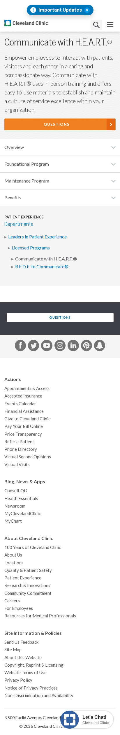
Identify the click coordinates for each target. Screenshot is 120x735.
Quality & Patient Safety (28, 570)
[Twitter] (33, 346)
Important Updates (60, 10)
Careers (12, 600)
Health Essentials (21, 498)
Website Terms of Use (25, 672)
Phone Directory (20, 449)
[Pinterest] (86, 346)
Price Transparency (23, 434)
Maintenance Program (26, 181)
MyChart (13, 521)
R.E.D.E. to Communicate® (41, 266)
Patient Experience (22, 578)
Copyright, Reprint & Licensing (33, 665)
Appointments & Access (27, 388)
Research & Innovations (27, 585)
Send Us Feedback (21, 642)
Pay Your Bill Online (23, 426)
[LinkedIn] (73, 346)
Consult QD (15, 490)
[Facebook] (20, 346)
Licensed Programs (31, 248)
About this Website (23, 657)
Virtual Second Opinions (27, 456)
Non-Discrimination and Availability (38, 695)
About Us (13, 555)
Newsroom (14, 506)
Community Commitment (28, 593)
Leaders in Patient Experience (37, 237)
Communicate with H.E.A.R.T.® (46, 259)
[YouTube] (46, 346)
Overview (14, 147)
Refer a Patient (19, 441)
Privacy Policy (18, 680)
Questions (57, 124)
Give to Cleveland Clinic (27, 419)
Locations (14, 563)
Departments (18, 224)
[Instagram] (60, 346)
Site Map (13, 649)
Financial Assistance (24, 411)
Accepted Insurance (23, 396)
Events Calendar (20, 403)
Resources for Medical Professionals (40, 616)
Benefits (12, 197)
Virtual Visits (17, 464)
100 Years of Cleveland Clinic (32, 547)
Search (96, 25)
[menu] (110, 25)
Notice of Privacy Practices (31, 688)
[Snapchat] (99, 346)
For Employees (18, 608)
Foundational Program (26, 164)
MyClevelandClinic (22, 513)
